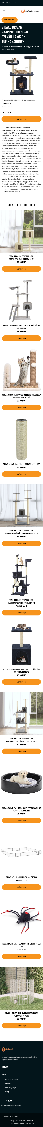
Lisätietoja (21, 119)
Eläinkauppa (9, 20)
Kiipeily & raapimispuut (26, 100)
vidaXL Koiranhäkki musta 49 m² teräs (21, 877)
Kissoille (14, 100)
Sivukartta (30, 1123)
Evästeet (29, 1121)
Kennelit (8, 1083)
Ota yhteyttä (20, 1121)
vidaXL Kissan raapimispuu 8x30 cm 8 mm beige (21, 464)
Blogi (7, 1092)
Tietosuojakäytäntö (17, 1123)
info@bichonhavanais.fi (9, 3)
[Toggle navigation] (4, 11)
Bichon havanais (11, 1079)
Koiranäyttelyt (10, 1087)
